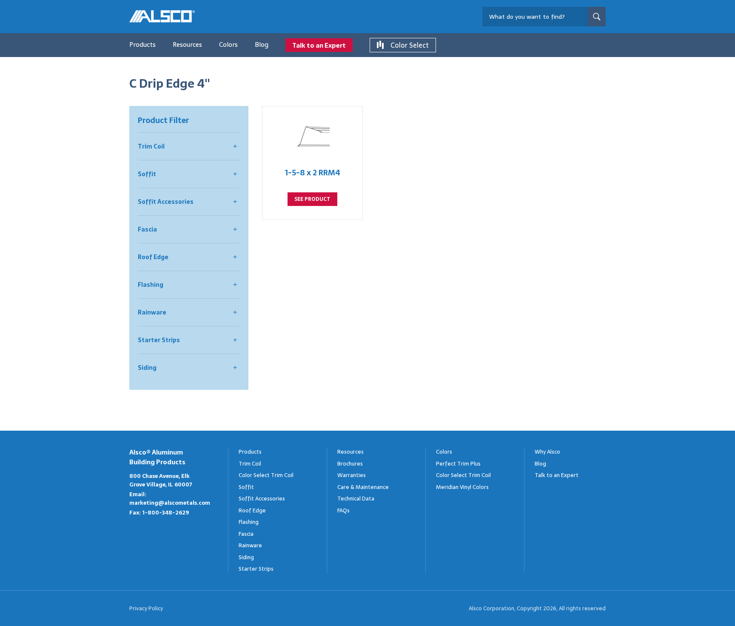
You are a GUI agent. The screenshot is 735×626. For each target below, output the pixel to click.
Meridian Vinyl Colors (462, 487)
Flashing (150, 284)
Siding (147, 367)
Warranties (351, 475)
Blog (261, 44)
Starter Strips (159, 340)
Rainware (152, 312)
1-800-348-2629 (165, 512)
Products (142, 44)
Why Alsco (547, 451)
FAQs (343, 510)
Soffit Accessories (166, 201)
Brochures (350, 463)
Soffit (147, 174)
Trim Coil (151, 146)
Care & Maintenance (363, 487)
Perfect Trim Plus (458, 463)
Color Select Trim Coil (266, 475)
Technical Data (355, 498)
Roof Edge (153, 257)
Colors (228, 44)
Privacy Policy (146, 608)
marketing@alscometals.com (169, 502)
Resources (187, 44)
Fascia (147, 229)
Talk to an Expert (319, 45)
